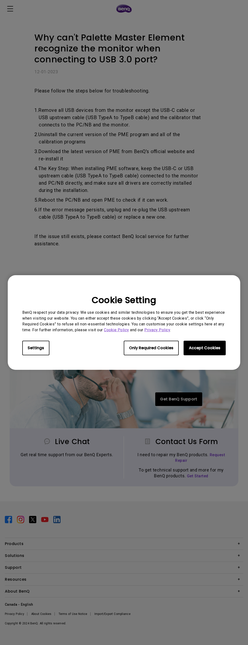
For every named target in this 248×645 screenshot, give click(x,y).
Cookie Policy (116, 330)
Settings (36, 348)
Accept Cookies (204, 348)
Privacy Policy (157, 330)
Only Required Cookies (151, 348)
